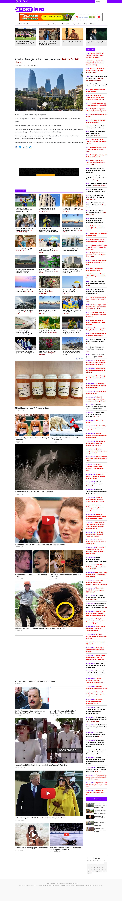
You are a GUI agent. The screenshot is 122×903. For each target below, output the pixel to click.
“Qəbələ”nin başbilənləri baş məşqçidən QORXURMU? (95, 590)
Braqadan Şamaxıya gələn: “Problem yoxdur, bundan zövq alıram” (95, 499)
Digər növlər (76, 24)
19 (97, 869)
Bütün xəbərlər (96, 799)
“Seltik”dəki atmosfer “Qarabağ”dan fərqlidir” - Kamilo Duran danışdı (96, 582)
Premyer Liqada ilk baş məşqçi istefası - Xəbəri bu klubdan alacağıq (95, 63)
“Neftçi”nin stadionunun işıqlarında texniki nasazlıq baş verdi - (95, 255)
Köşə (85, 24)
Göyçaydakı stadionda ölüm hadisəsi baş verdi (95, 792)
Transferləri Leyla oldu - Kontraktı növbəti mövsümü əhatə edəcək (95, 673)
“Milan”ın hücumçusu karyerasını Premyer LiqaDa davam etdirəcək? (96, 407)
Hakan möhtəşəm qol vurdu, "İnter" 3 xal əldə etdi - (95, 349)
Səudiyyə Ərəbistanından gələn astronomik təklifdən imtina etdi (96, 559)
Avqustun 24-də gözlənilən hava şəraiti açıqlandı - (96, 178)
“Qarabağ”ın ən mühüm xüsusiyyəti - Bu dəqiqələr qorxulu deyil (95, 443)
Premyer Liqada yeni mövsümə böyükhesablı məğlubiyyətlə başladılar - (96, 605)
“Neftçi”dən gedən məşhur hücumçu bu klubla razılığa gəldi (95, 621)
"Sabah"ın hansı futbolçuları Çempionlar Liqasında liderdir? (96, 628)
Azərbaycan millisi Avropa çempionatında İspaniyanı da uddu (96, 262)
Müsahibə (56, 24)
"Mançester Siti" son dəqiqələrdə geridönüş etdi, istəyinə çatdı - (95, 291)
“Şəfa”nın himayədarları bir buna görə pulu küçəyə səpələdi (96, 451)
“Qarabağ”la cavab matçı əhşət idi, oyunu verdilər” (95, 649)
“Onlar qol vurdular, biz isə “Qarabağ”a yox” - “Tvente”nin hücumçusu (96, 247)
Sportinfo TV (65, 24)
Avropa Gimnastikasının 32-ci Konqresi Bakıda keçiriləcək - (95, 133)
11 (94, 867)
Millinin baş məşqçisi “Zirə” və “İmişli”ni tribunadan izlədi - (95, 162)
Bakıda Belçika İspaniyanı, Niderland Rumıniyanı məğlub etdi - (96, 769)
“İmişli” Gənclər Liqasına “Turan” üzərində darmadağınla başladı (96, 752)
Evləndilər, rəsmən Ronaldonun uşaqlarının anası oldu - (96, 491)
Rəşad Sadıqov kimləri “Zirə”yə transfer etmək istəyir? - (96, 141)
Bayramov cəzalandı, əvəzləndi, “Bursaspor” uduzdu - (95, 680)
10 (91, 867)
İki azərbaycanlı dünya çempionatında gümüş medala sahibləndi (95, 170)
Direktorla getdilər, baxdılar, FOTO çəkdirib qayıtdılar (96, 636)
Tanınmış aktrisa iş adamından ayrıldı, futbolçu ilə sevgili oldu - (96, 777)
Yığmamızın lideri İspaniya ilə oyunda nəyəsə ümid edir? (96, 785)
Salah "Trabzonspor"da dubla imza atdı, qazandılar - (95, 341)
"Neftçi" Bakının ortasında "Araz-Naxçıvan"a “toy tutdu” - (96, 299)
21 (102, 869)
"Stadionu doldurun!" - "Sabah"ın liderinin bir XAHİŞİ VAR (96, 542)
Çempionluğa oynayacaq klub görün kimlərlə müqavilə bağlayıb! (96, 385)
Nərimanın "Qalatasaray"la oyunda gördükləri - (94, 701)
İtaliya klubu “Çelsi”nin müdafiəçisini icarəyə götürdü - (96, 283)
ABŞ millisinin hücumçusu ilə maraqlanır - (95, 484)
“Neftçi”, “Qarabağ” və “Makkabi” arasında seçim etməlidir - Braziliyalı (95, 55)
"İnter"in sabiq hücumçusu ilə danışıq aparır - (96, 78)
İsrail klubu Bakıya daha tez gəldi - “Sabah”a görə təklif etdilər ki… (96, 574)
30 (88, 873)
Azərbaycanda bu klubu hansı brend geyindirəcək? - (96, 458)
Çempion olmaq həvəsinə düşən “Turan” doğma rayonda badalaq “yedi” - (96, 307)
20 (99, 869)
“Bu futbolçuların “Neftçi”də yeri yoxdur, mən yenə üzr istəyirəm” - (95, 97)
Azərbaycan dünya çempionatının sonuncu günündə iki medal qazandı (94, 220)
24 (91, 871)
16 (88, 869)
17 (91, 869)
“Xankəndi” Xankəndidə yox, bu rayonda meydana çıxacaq (95, 694)
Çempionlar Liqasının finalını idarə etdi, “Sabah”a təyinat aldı (94, 534)
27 (99, 871)
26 (97, 871)
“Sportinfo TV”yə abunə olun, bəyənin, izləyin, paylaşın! (96, 428)
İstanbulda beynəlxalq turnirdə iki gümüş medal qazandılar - (95, 734)
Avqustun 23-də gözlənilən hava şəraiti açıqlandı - (96, 719)
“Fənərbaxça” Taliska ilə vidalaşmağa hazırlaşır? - (95, 414)
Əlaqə (92, 24)
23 (88, 871)
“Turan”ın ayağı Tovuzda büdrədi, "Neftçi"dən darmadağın (95, 378)
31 (91, 873)
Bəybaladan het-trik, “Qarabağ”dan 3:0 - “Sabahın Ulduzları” (95, 228)
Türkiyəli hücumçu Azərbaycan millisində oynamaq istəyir (96, 435)
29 (105, 871)
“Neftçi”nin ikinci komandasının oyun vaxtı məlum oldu (96, 727)
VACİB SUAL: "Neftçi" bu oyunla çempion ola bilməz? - (96, 567)
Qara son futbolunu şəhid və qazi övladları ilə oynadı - (96, 149)
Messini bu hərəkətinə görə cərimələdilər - (96, 597)
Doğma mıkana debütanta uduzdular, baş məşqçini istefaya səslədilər (95, 657)
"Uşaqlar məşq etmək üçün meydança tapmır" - (96, 370)
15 (105, 867)
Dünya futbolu (37, 24)
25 (94, 871)
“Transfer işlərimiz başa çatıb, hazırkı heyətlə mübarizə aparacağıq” (96, 314)
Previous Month (87, 858)
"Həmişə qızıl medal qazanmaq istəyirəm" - (96, 212)
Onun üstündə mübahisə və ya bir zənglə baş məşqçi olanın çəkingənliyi (95, 362)
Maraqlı (47, 24)
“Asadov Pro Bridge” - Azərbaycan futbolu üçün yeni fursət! (95, 476)
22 (105, 869)
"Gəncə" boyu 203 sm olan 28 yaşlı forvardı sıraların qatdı (95, 665)
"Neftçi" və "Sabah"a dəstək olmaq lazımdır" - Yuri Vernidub (95, 322)
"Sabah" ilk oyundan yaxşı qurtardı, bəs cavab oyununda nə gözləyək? (95, 399)
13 (99, 867)
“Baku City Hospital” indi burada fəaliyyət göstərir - (95, 70)
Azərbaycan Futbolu (22, 24)
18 (94, 869)
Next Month (106, 858)
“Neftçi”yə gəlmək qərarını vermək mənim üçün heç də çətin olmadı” (96, 516)
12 (97, 867)
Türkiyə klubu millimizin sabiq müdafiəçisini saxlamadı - (96, 276)
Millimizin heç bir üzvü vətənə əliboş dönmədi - (96, 204)
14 (102, 867)
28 (102, 871)
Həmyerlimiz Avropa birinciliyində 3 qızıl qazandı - (95, 197)
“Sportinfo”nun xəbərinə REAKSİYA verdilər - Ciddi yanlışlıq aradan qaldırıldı (95, 613)
